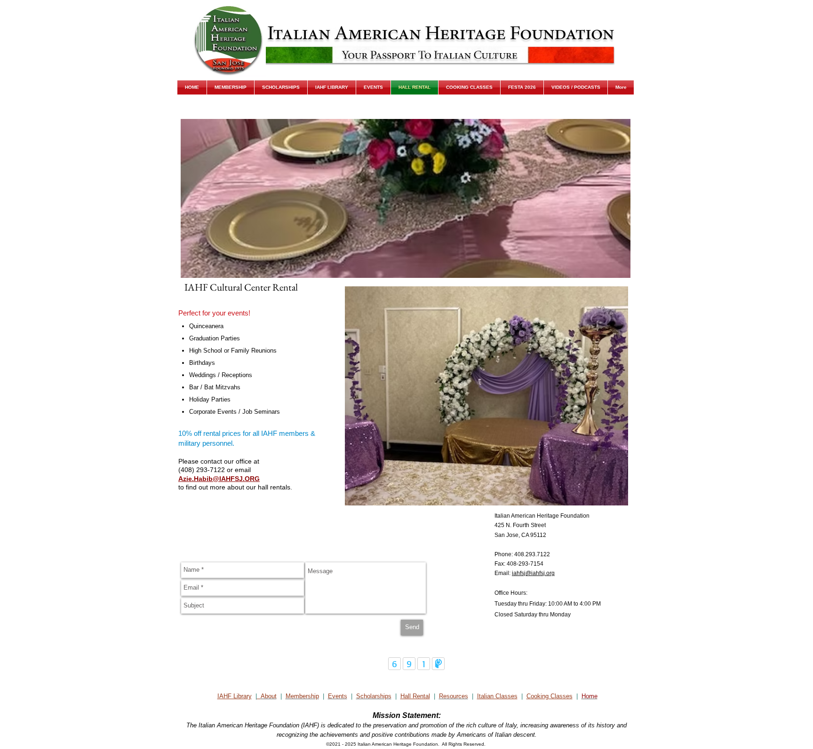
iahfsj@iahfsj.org (533, 573)
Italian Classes (497, 696)
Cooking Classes (549, 696)
